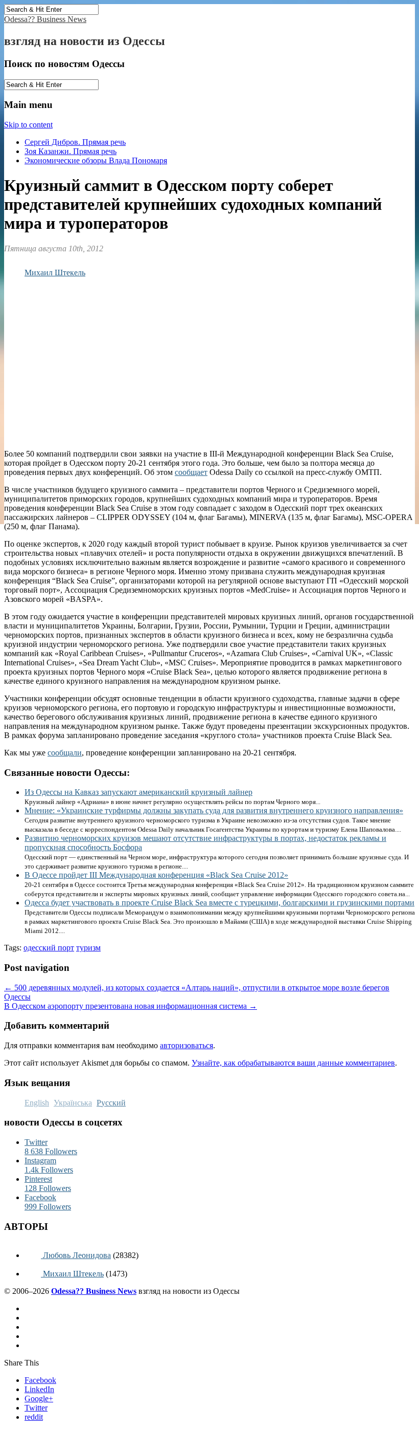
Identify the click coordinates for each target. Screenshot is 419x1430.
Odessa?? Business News (45, 19)
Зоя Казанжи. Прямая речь (71, 151)
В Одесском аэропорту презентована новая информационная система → (130, 1006)
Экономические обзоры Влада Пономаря (96, 160)
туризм (88, 947)
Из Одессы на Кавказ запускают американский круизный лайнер (138, 792)
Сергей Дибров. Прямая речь (75, 142)
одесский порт (49, 947)
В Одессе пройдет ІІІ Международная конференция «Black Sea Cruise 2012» (156, 875)
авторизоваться (186, 1045)
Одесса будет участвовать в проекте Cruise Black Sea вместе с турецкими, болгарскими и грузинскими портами (219, 902)
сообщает (191, 472)
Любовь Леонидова (76, 1255)
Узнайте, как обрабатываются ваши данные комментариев (293, 1062)
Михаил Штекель (55, 272)
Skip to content (28, 124)
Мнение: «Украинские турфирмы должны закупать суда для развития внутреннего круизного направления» (214, 810)
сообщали (65, 752)
